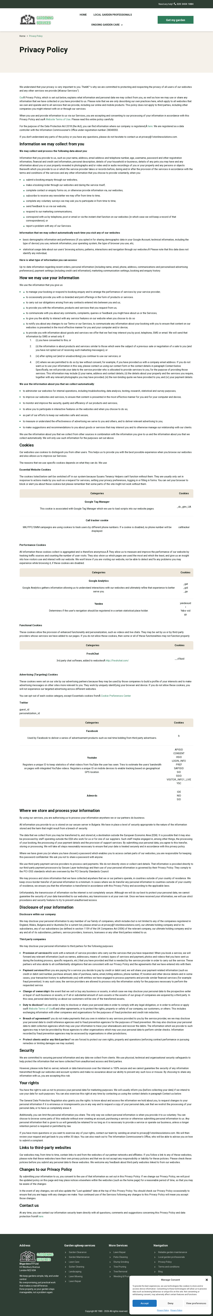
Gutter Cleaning (76, 1266)
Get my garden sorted (175, 21)
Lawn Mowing (75, 1276)
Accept (145, 1303)
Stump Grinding (121, 1262)
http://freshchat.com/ (117, 660)
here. (41, 1216)
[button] (206, 1279)
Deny (170, 1303)
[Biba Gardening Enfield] (36, 20)
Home (83, 14)
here (150, 126)
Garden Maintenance (79, 1257)
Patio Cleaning (121, 1257)
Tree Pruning (120, 1266)
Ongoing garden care (105, 24)
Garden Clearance (78, 1252)
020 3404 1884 (185, 4)
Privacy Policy (163, 1310)
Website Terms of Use (58, 119)
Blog (160, 1271)
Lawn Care (74, 1262)
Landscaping (75, 1271)
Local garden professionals (113, 14)
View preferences (196, 1303)
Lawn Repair (75, 1281)
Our (21, 97)
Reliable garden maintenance (172, 1252)
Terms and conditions (168, 1266)
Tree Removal (120, 1271)
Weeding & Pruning (123, 1276)
